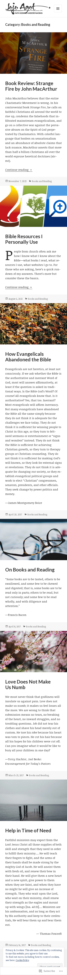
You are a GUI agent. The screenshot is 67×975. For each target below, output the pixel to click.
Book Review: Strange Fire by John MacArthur (31, 86)
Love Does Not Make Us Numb (28, 684)
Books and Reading (42, 181)
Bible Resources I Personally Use (24, 239)
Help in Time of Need (28, 830)
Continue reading (17, 169)
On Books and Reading (30, 570)
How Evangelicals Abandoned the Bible (28, 356)
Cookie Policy (22, 960)
